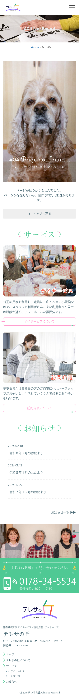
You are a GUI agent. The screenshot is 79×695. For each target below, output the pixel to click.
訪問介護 (15, 676)
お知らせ (11, 681)
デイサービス (18, 671)
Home (36, 47)
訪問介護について (39, 408)
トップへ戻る (42, 214)
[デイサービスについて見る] (39, 270)
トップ (10, 654)
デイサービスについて (39, 321)
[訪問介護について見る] (39, 357)
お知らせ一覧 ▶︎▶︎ (63, 512)
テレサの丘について (18, 660)
